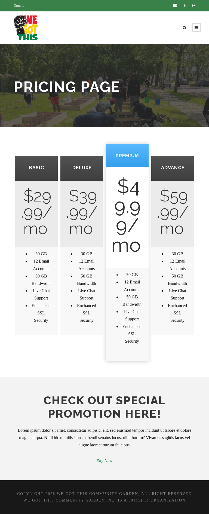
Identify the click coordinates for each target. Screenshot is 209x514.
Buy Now (104, 460)
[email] (175, 6)
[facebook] (185, 6)
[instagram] (193, 6)
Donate (19, 6)
